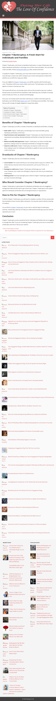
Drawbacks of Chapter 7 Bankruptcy (13, 112)
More (14, 52)
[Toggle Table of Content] (25, 108)
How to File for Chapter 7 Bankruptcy (13, 116)
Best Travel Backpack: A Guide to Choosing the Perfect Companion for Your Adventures (29, 230)
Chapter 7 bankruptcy (20, 82)
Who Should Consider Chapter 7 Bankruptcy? (15, 114)
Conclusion (7, 117)
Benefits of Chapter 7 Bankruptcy (12, 110)
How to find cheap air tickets (11, 228)
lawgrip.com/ (24, 101)
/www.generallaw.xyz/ (23, 69)
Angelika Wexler (12, 61)
